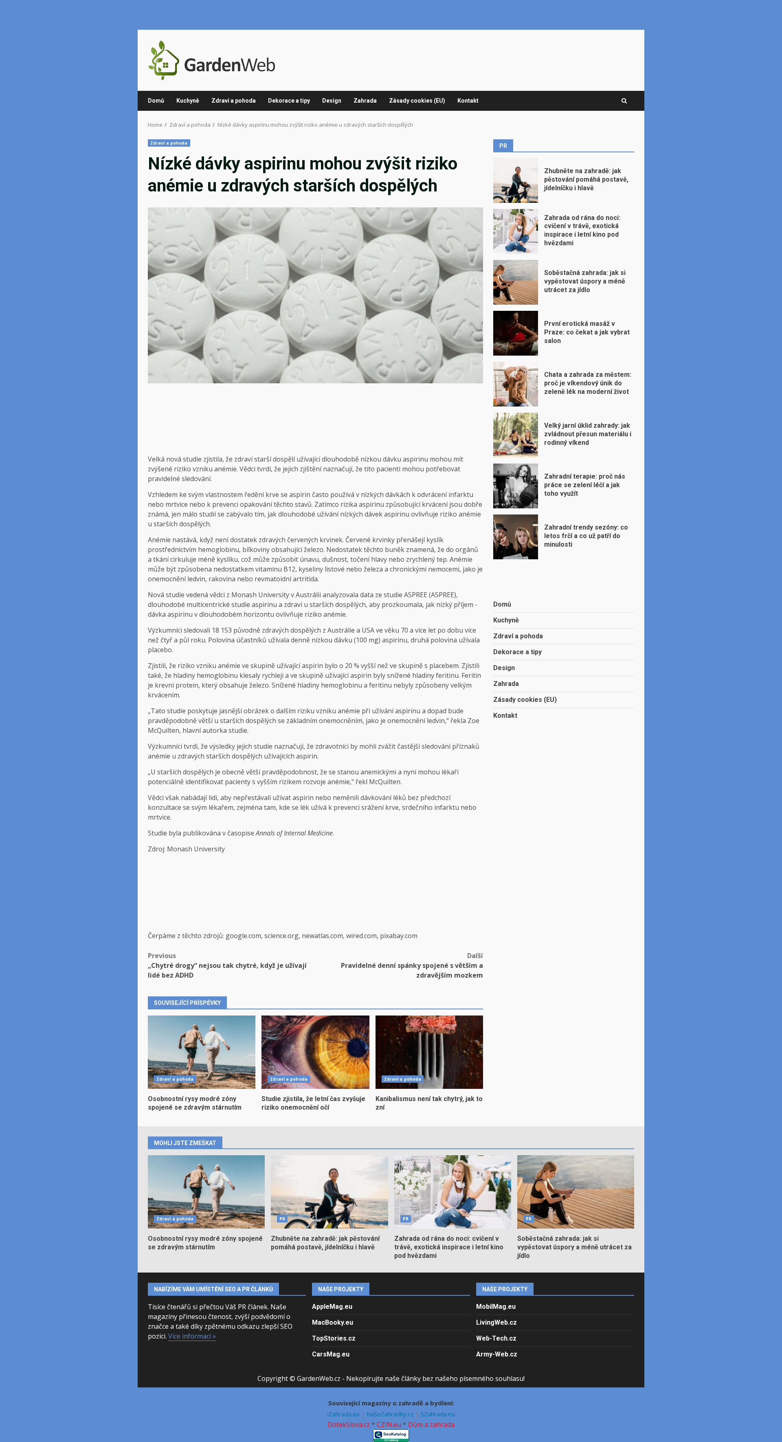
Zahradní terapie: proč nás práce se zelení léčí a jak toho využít (515, 486)
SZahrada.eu (438, 1414)
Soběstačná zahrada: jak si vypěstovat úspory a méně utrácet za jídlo (515, 282)
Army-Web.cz (496, 1354)
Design (331, 100)
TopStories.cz (334, 1338)
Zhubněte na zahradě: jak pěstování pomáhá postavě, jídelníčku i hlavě (515, 180)
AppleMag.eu (332, 1306)
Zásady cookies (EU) (417, 100)
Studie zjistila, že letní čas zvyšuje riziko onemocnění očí (315, 1052)
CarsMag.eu (330, 1354)
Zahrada (365, 100)
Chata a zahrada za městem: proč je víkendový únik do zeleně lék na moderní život (515, 384)
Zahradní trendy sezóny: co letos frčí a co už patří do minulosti (515, 536)
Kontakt (468, 100)
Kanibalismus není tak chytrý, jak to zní (429, 1052)
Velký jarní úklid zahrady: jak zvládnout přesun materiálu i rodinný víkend (515, 435)
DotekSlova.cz (348, 1424)
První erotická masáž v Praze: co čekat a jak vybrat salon (515, 333)
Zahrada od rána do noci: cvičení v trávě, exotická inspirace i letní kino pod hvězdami (515, 231)
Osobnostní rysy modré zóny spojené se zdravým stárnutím (201, 1052)
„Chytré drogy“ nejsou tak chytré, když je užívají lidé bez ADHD (227, 965)
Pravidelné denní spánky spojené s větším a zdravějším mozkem (412, 965)
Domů (156, 100)
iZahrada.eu (344, 1414)
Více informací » (192, 1336)
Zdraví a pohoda (233, 100)
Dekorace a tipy (289, 100)
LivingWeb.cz (496, 1322)
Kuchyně (187, 100)
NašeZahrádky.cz (391, 1414)
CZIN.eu (389, 1424)
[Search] (624, 101)
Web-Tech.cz (496, 1338)
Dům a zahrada (431, 1424)
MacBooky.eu (332, 1322)
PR (282, 1219)
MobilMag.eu (496, 1306)
